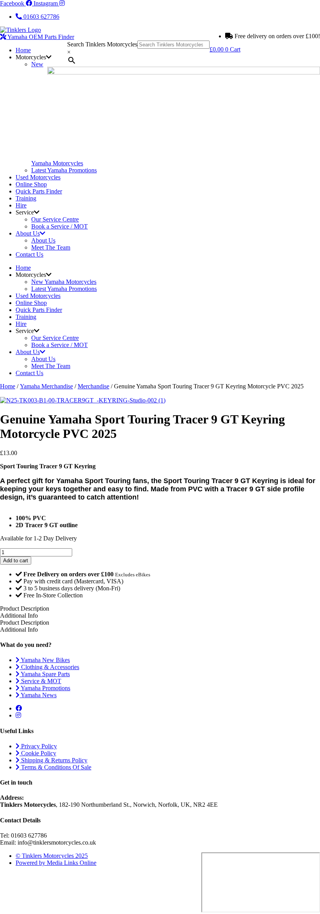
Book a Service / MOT (59, 226)
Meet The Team (50, 247)
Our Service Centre (55, 219)
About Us (28, 233)
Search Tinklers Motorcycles (102, 44)
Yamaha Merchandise (46, 386)
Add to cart (15, 560)
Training (26, 198)
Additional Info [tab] (19, 615)
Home (23, 50)
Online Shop (31, 184)
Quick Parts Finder (39, 191)
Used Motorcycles (38, 177)
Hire (21, 205)
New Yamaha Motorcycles (63, 281)
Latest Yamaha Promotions (64, 170)
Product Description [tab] (24, 622)
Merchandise (93, 386)
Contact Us (29, 254)
